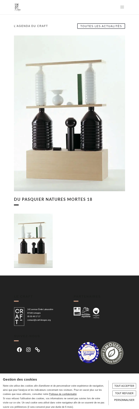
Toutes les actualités (101, 25)
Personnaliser (124, 400)
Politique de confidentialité (63, 394)
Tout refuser (124, 393)
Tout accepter (124, 386)
